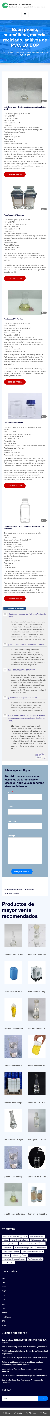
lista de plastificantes (10, 1244)
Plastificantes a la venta (11, 893)
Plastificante (7, 1247)
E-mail (11, 806)
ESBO (4, 1312)
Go (43, 1398)
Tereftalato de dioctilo (35, 1259)
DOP (4, 1299)
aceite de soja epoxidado (11, 1236)
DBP (3, 1282)
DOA (4, 1295)
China (25, 1236)
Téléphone (12, 821)
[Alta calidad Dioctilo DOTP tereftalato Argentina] (13, 1047)
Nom (10, 792)
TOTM (4, 1325)
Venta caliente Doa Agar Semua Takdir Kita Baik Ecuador (24, 1357)
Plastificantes (29, 889)
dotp (3, 1308)
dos (3, 1304)
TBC (3, 1321)
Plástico (6, 1255)
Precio (24, 1255)
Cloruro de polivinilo (36, 1236)
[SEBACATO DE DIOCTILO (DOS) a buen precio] (37, 1084)
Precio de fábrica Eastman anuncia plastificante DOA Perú (25, 1375)
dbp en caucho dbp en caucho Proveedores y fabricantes (24, 1346)
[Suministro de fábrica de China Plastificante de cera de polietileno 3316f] (37, 936)
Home (26, 49)
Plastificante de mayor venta (13, 889)
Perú (42, 1244)
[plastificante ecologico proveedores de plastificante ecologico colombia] (13, 1159)
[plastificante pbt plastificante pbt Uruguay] (13, 1196)
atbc (3, 1278)
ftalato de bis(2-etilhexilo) (20, 1240)
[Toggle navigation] (25, 14)
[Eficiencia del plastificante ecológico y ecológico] (37, 1159)
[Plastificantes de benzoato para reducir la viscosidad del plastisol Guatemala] (13, 936)
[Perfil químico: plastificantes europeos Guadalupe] (37, 1121)
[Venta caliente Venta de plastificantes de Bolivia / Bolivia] (13, 973)
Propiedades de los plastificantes (14, 1259)
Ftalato (5, 1240)
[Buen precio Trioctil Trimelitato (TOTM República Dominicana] (37, 1196)
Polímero (15, 1255)
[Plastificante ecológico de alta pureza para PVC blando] (37, 973)
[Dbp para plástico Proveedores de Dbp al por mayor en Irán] (37, 1010)
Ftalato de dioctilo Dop (38, 1240)
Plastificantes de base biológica (32, 1251)
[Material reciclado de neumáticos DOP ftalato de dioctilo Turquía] (13, 1010)
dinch (4, 1287)
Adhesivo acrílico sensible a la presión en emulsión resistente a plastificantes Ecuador (22, 1363)
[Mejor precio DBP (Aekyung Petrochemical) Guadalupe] (13, 1121)
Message (11, 835)
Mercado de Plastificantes (29, 1244)
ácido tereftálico (8, 1263)
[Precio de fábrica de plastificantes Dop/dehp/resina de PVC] (37, 1047)
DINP (4, 1291)
